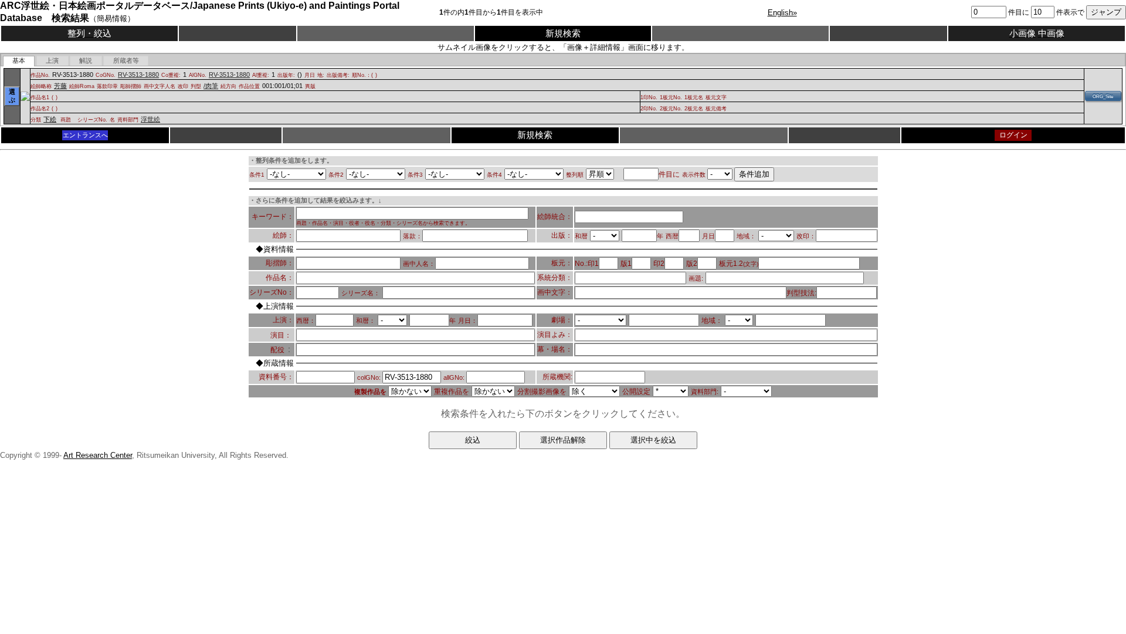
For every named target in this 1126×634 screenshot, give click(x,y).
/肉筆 (211, 85)
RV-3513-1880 (138, 74)
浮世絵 (150, 119)
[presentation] (19, 61)
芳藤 (60, 85)
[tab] (19, 61)
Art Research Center (97, 455)
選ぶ (12, 95)
